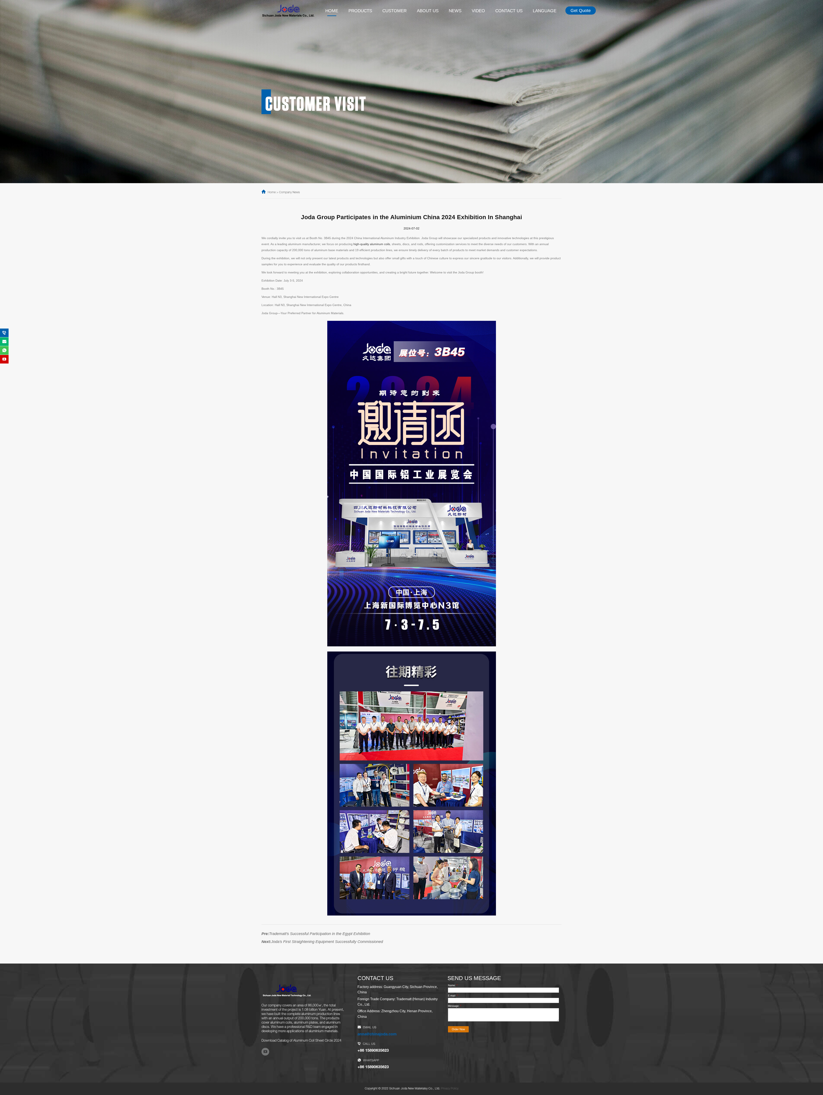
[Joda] (288, 10)
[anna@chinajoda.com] (4, 341)
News (455, 10)
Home (331, 10)
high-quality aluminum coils (371, 244)
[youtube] (265, 1052)
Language (544, 10)
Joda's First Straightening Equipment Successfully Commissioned (327, 942)
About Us (428, 10)
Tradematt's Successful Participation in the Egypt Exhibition (319, 934)
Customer (394, 10)
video (478, 10)
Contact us (509, 10)
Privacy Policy (449, 1088)
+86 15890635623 (373, 1051)
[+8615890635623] (4, 333)
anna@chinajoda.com (376, 1034)
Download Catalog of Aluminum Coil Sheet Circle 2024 (301, 1041)
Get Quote (581, 10)
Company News (289, 192)
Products (360, 10)
